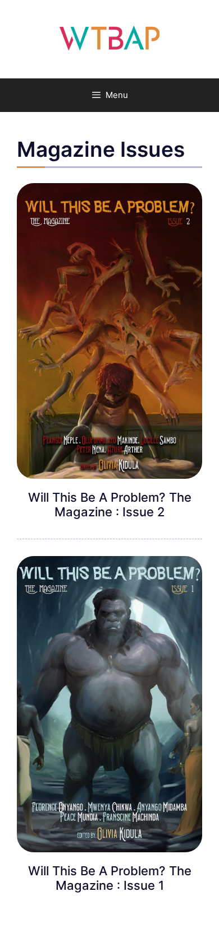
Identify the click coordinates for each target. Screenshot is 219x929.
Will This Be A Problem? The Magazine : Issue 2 (109, 504)
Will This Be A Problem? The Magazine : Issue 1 (109, 878)
